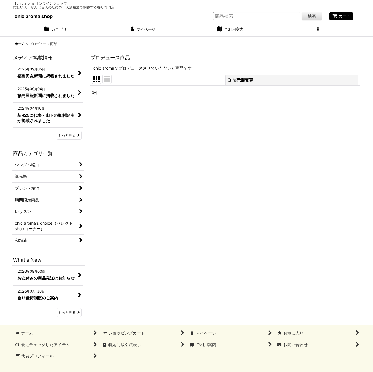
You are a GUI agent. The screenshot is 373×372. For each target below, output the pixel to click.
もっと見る (67, 135)
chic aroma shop (34, 16)
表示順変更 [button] (243, 79)
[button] (317, 30)
